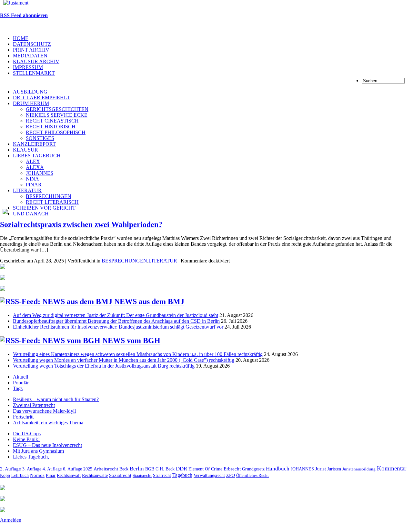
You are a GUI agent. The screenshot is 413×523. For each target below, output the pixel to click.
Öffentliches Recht (252, 475)
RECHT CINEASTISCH (52, 120)
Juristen (334, 468)
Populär (21, 382)
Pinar (50, 475)
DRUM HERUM (31, 103)
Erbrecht (232, 468)
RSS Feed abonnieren (24, 15)
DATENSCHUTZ (32, 44)
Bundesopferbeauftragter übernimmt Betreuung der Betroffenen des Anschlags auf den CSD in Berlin (116, 321)
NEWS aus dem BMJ (149, 301)
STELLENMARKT (34, 73)
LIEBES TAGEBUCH (37, 155)
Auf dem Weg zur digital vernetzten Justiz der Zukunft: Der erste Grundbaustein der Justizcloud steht (115, 315)
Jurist (320, 468)
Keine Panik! (26, 439)
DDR (181, 469)
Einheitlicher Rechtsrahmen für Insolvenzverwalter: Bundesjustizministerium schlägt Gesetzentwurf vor (118, 327)
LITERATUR (27, 190)
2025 (87, 469)
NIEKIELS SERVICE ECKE (56, 115)
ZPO (230, 475)
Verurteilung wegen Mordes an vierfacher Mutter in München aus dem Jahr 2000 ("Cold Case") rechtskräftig (123, 360)
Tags (18, 388)
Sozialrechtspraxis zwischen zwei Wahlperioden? (81, 224)
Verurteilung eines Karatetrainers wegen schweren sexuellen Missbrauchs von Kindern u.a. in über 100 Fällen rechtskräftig (138, 354)
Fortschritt (23, 416)
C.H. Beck (165, 469)
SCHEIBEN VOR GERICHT (44, 208)
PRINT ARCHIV (31, 50)
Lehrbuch (20, 475)
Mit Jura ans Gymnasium (38, 451)
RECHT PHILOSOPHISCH (56, 132)
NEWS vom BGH (131, 340)
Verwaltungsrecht (209, 475)
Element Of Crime (205, 469)
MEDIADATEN (30, 55)
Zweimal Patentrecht (34, 405)
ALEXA (35, 167)
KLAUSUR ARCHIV (36, 61)
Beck (123, 468)
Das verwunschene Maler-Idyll (44, 411)
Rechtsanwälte (95, 475)
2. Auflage (10, 468)
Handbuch (277, 469)
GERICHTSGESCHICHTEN (57, 109)
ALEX (33, 161)
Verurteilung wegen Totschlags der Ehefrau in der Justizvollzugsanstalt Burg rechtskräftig (104, 366)
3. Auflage (31, 468)
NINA (32, 179)
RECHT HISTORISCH (51, 126)
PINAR (34, 184)
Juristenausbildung (359, 469)
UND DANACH (31, 213)
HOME (20, 38)
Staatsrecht (142, 475)
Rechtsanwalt (69, 475)
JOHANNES (39, 173)
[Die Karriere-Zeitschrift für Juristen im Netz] (14, 2)
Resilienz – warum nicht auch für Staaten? (56, 399)
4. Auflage (52, 468)
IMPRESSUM (28, 67)
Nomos (37, 475)
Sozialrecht (120, 475)
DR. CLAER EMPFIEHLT (41, 97)
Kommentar (391, 468)
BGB (149, 468)
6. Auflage (72, 468)
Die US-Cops (27, 433)
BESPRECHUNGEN (48, 196)
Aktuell (20, 377)
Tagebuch (182, 475)
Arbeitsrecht (106, 468)
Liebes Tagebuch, (31, 456)
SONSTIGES (40, 138)
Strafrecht (162, 475)
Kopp (5, 475)
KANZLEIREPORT (34, 144)
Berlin (137, 469)
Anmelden (10, 520)
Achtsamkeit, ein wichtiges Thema (48, 422)
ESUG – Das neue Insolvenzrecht (47, 445)
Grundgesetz (253, 469)
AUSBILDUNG (30, 91)
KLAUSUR (25, 150)
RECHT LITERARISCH (52, 202)
